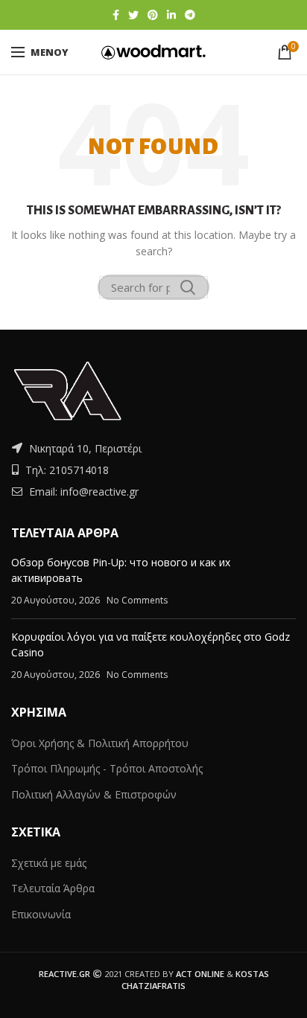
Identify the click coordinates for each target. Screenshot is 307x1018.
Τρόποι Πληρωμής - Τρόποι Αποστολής (107, 768)
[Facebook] (116, 15)
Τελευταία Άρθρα (53, 888)
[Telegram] (190, 15)
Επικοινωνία (41, 914)
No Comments (137, 600)
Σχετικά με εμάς (48, 863)
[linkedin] (171, 15)
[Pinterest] (152, 15)
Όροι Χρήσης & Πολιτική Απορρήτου (100, 743)
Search (187, 287)
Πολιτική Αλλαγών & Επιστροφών (94, 794)
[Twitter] (133, 15)
